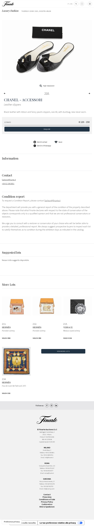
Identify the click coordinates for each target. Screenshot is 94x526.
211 (4, 324)
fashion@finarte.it (9, 179)
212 (34, 324)
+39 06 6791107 (49, 468)
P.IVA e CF (43, 437)
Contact (47, 494)
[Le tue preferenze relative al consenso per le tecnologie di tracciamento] (12, 521)
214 (4, 379)
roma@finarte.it (49, 473)
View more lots (63, 351)
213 (65, 324)
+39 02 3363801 (8, 183)
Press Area (47, 497)
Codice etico (47, 504)
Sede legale (42, 432)
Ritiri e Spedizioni (47, 506)
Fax (42, 455)
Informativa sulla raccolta (24, 523)
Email (42, 457)
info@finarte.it (49, 457)
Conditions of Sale (47, 499)
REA (43, 439)
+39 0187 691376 (50, 484)
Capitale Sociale (44, 442)
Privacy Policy (47, 502)
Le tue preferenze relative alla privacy (58, 523)
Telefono (42, 453)
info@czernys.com (49, 489)
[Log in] (82, 4)
